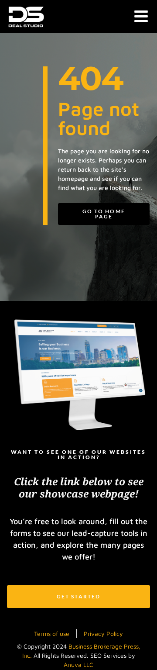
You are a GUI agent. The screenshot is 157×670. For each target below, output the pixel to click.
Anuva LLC (78, 664)
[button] (141, 16)
